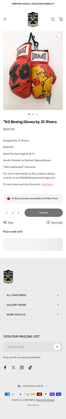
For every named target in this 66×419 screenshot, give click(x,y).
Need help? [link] (57, 222)
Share (10, 222)
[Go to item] (29, 114)
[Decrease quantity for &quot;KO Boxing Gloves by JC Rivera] (6, 213)
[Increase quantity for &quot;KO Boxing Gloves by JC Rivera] (18, 213)
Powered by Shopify (45, 400)
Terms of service (33, 405)
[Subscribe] (57, 347)
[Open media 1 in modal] (57, 37)
